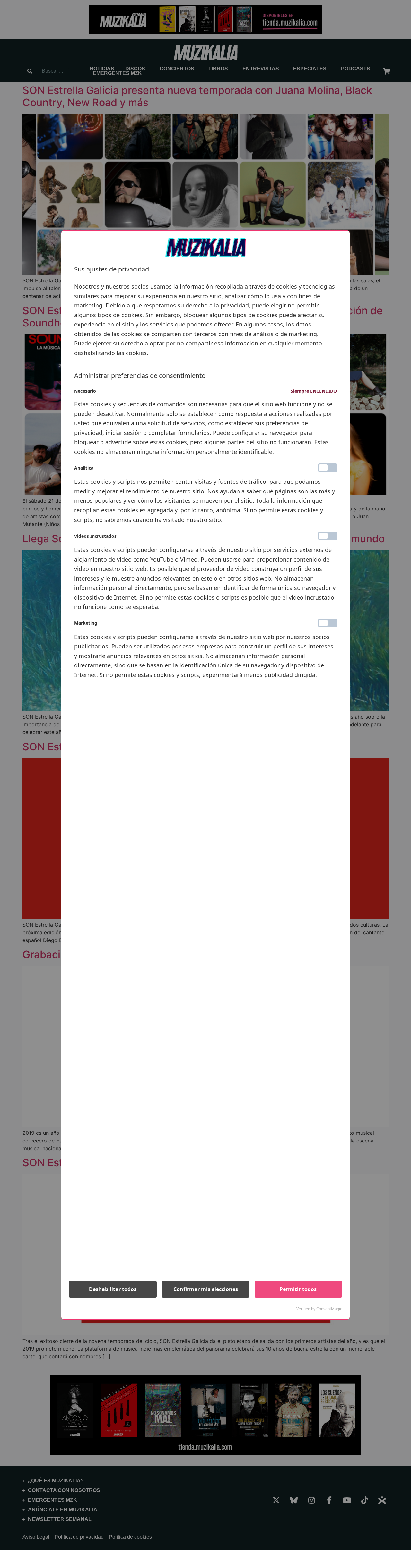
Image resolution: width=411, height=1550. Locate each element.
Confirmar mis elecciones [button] (205, 1289)
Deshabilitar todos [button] (112, 1289)
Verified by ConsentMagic (319, 1309)
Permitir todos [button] (298, 1289)
